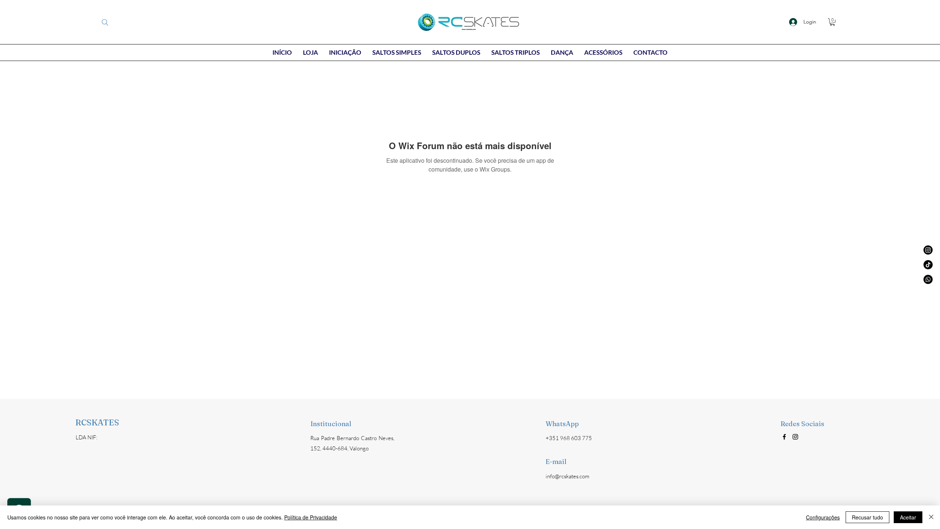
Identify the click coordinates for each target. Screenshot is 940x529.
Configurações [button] (823, 517)
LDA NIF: (87, 437)
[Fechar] (931, 517)
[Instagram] (795, 436)
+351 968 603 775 (569, 438)
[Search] (105, 22)
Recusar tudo (867, 517)
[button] (832, 22)
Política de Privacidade (310, 517)
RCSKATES (97, 422)
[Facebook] (784, 436)
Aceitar (908, 517)
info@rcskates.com (567, 476)
